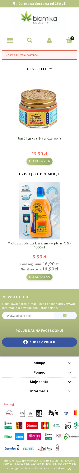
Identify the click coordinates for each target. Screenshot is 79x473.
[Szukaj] (30, 40)
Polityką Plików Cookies (16, 463)
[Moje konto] (49, 40)
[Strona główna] (39, 21)
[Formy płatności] (39, 427)
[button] (10, 40)
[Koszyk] (69, 40)
